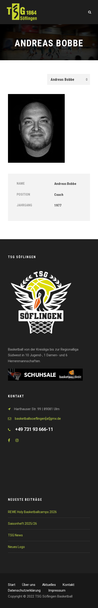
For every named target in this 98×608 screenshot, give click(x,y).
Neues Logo (16, 547)
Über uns (28, 585)
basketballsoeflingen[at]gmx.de (38, 419)
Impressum (56, 590)
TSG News (15, 535)
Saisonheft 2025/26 (22, 523)
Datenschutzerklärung (24, 590)
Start (11, 585)
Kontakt (68, 585)
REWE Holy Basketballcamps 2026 (32, 512)
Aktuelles (49, 585)
